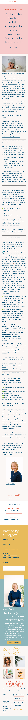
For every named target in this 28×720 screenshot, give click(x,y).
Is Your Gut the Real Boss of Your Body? (16, 519)
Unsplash (21, 74)
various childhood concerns (11, 137)
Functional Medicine (14, 9)
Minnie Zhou (12, 74)
